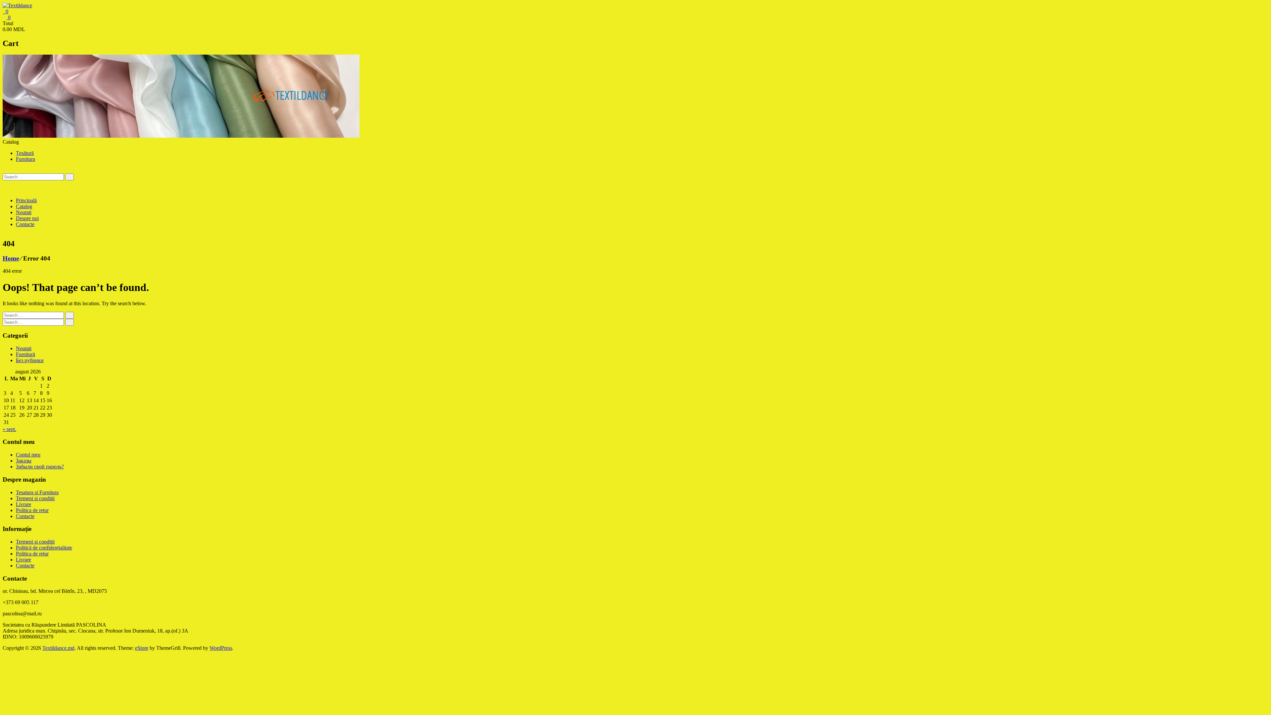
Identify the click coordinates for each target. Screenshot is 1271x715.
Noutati (23, 212)
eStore (141, 648)
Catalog (24, 206)
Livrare (23, 504)
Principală (26, 200)
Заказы (23, 460)
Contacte (25, 224)
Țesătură (25, 153)
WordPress (221, 648)
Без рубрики (30, 360)
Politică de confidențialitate (44, 547)
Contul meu (28, 454)
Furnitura (25, 159)
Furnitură (25, 354)
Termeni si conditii (35, 498)
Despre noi (27, 218)
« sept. (9, 429)
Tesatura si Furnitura (37, 492)
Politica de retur (32, 510)
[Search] (69, 176)
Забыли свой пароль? (40, 466)
